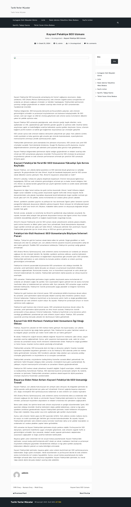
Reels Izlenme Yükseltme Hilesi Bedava (63, 20)
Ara (98, 57)
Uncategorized (56, 38)
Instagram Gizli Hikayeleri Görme (25, 20)
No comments (92, 43)
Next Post (84, 493)
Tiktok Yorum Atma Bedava (44, 25)
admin (60, 43)
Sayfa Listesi (87, 20)
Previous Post (21, 493)
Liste (43, 20)
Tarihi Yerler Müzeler (20, 8)
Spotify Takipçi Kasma (21, 25)
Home (47, 38)
